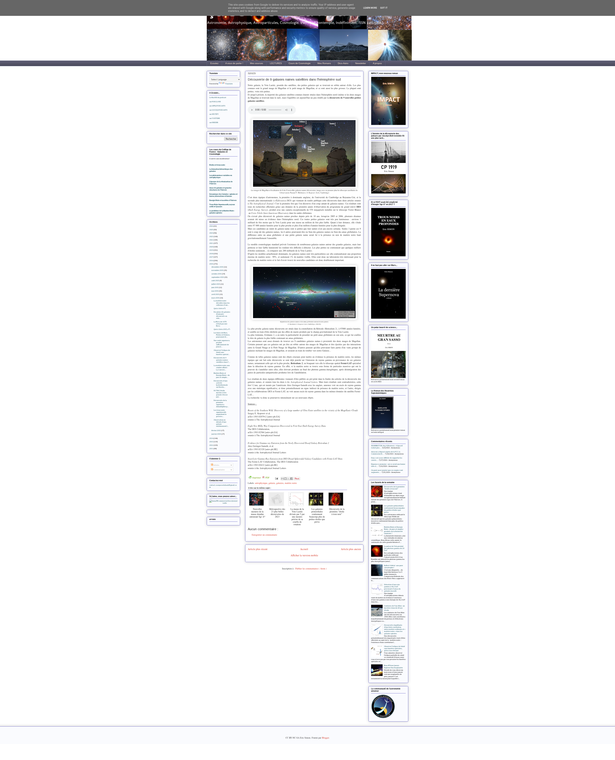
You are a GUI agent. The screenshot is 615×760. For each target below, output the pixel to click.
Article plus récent (257, 549)
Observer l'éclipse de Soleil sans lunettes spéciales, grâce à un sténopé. (394, 648)
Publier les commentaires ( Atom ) (311, 568)
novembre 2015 (217, 270)
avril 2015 (215, 294)
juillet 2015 (215, 284)
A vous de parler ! (234, 63)
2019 (211, 250)
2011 (211, 448)
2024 (211, 233)
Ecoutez (214, 63)
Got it (384, 8)
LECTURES (276, 63)
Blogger (325, 737)
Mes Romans (324, 63)
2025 (211, 229)
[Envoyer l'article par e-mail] (276, 478)
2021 (211, 243)
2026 (211, 226)
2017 (211, 257)
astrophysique (261, 483)
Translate (229, 84)
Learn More (370, 8)
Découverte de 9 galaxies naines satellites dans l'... (222, 360)
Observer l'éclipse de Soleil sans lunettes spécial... (222, 352)
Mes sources (256, 63)
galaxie (272, 483)
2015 (211, 264)
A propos (377, 63)
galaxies (279, 483)
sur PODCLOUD (215, 102)
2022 (211, 240)
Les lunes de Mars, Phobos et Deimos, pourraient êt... (222, 335)
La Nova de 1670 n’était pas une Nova (220, 324)
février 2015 (216, 430)
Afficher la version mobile (304, 555)
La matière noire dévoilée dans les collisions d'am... (222, 303)
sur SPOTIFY (214, 114)
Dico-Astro (343, 63)
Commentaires (219, 470)
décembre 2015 (217, 267)
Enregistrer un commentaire (264, 534)
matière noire (291, 483)
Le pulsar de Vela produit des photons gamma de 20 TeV (394, 548)
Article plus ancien (351, 549)
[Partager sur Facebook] (291, 478)
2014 (211, 438)
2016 (211, 260)
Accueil (304, 549)
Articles (216, 465)
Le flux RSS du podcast (217, 97)
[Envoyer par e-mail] (282, 478)
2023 (211, 236)
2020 (211, 247)
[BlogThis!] (285, 478)
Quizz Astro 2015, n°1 (222, 329)
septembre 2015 (217, 277)
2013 (211, 442)
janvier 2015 (216, 434)
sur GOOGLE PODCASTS (218, 110)
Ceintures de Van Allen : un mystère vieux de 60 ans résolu (394, 608)
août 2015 (215, 280)
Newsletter (360, 63)
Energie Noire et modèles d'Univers (223, 200)
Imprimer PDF (261, 477)
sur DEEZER (213, 122)
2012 (211, 445)
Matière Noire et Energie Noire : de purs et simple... (222, 375)
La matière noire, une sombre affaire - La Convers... (222, 367)
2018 (211, 254)
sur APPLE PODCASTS (217, 106)
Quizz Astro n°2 (220, 308)
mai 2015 (214, 291)
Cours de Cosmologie (300, 63)
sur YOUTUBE (214, 118)
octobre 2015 (216, 274)
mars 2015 (215, 298)
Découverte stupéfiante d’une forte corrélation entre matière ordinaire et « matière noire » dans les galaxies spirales (394, 629)
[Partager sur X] (288, 478)
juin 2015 (214, 287)
